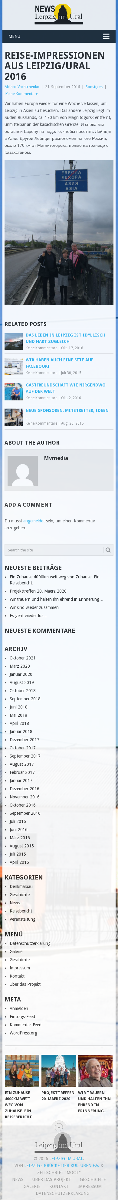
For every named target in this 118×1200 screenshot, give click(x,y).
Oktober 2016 (23, 805)
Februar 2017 (22, 772)
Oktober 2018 (23, 690)
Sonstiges (94, 86)
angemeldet (34, 520)
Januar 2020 (21, 674)
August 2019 (22, 682)
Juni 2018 (19, 707)
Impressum (20, 967)
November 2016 (25, 796)
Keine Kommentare (21, 93)
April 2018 (19, 723)
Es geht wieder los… (29, 615)
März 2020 (20, 666)
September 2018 (25, 698)
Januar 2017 (21, 780)
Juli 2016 (18, 821)
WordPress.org (23, 1033)
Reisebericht (21, 911)
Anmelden (19, 1008)
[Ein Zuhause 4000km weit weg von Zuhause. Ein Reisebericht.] (22, 1071)
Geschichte (20, 894)
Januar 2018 (21, 731)
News (15, 902)
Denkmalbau (21, 886)
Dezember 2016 (24, 788)
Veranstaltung (22, 919)
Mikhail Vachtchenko (22, 86)
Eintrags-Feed (22, 1016)
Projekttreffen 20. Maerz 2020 (38, 591)
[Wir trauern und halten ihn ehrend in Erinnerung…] (95, 1071)
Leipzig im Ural (66, 1158)
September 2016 (25, 813)
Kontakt (17, 976)
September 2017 (25, 756)
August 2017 (22, 764)
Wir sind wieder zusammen (34, 607)
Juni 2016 (19, 829)
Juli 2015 (18, 854)
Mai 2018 (18, 715)
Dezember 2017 (24, 739)
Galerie (16, 951)
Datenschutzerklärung (30, 943)
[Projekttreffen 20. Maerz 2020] (58, 1071)
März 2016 (20, 837)
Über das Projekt (25, 984)
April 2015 (19, 862)
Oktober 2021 (23, 658)
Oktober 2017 (23, 747)
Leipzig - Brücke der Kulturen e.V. (61, 1165)
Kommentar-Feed (25, 1024)
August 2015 (22, 845)
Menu (14, 36)
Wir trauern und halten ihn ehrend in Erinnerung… (56, 599)
